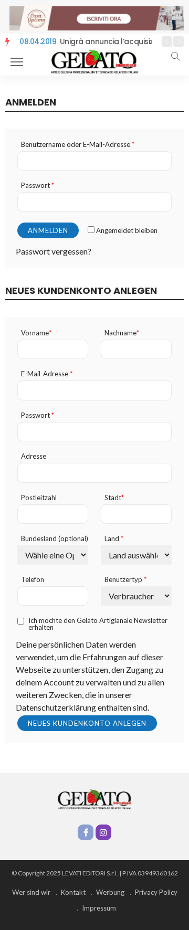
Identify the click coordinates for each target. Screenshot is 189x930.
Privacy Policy (156, 892)
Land (113, 539)
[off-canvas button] (16, 62)
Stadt (114, 498)
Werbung (110, 892)
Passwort (37, 185)
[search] (175, 56)
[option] (84, 42)
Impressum (99, 908)
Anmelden (48, 230)
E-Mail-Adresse (46, 374)
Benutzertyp (125, 580)
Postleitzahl (39, 498)
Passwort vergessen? (53, 251)
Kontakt (73, 892)
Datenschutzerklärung (56, 707)
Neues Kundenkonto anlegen (87, 723)
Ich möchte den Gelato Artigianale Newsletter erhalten (97, 624)
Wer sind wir (31, 892)
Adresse (33, 456)
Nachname (121, 333)
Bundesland (54, 539)
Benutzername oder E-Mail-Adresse (77, 145)
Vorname (36, 333)
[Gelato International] (94, 61)
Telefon (32, 580)
